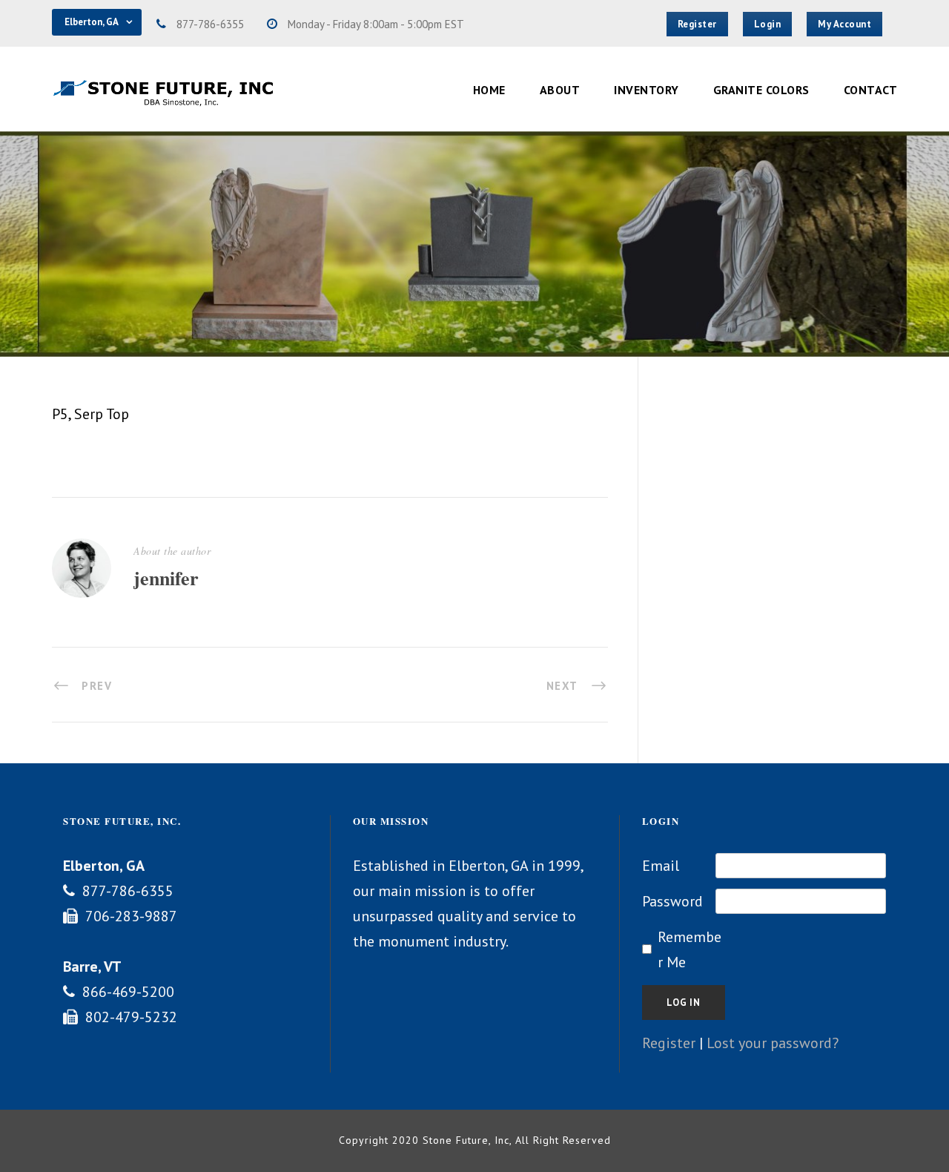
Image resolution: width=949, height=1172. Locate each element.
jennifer (166, 578)
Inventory (646, 89)
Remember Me (689, 949)
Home (489, 89)
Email (660, 865)
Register (668, 1043)
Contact (871, 89)
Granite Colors (761, 89)
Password (672, 901)
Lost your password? (773, 1043)
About (560, 89)
